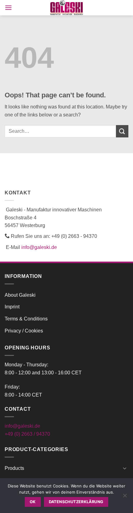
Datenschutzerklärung (76, 501)
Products (14, 468)
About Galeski (20, 295)
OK (33, 501)
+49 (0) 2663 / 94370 (27, 434)
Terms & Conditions (26, 318)
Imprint (12, 306)
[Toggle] (124, 468)
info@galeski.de (39, 247)
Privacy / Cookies (24, 330)
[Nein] (124, 497)
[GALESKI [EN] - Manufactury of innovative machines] (67, 7)
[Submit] (122, 131)
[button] (8, 7)
